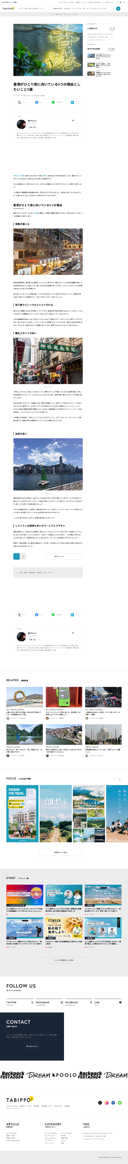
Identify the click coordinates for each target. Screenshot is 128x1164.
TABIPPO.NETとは (63, 2)
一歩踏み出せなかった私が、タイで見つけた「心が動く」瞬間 (102, 713)
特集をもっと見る (60, 852)
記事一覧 (31, 8)
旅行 (26, 572)
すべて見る (111, 48)
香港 (44, 176)
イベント (41, 8)
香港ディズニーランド (45, 572)
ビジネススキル (50, 1136)
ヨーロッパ (91, 40)
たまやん (100, 755)
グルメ (63, 1141)
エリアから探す (100, 53)
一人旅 (20, 572)
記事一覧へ (33, 127)
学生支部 (90, 2)
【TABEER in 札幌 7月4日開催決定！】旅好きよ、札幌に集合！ (64, 943)
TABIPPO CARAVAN (17, 710)
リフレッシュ (49, 1143)
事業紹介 (78, 2)
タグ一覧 (112, 28)
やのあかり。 (23, 718)
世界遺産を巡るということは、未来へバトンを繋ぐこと (102, 751)
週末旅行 (33, 572)
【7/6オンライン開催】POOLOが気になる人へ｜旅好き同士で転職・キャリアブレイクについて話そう (24, 943)
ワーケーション (101, 40)
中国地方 (98, 71)
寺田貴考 (61, 718)
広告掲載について (99, 2)
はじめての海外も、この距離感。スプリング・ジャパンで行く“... (103, 65)
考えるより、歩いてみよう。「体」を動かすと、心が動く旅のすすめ (24, 751)
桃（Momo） (32, 121)
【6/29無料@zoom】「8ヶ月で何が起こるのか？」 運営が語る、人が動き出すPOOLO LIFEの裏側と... (103, 943)
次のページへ (59, 556)
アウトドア (48, 1141)
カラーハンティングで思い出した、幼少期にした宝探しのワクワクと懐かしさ (63, 713)
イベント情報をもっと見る (64, 960)
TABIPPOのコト (92, 37)
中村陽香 (100, 718)
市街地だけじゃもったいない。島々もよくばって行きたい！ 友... (103, 74)
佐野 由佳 (61, 755)
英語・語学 (67, 8)
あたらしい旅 (103, 37)
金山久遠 (21, 755)
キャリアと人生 (76, 8)
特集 (36, 8)
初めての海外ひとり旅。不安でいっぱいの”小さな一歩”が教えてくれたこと (63, 751)
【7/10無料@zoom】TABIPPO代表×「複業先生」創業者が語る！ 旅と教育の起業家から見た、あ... (63, 910)
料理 (36, 213)
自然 (84, 8)
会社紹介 (72, 2)
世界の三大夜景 (19, 176)
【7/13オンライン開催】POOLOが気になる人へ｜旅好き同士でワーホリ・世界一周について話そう (103, 910)
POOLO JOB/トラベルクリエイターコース (100, 34)
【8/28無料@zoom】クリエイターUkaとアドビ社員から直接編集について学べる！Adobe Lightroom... (24, 910)
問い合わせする (32, 1046)
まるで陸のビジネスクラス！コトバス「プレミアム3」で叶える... (103, 56)
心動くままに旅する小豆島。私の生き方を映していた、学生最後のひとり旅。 (23, 713)
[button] (120, 779)
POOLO (84, 2)
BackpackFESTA (50, 1138)
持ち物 (63, 1136)
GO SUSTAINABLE (92, 8)
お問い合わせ (109, 2)
